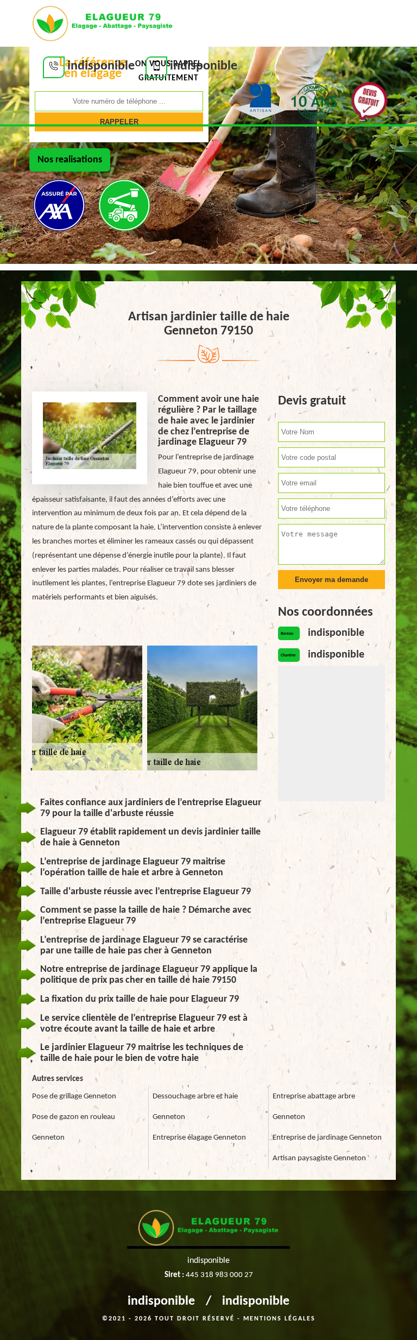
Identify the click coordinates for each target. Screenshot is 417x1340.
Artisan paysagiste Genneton (319, 1158)
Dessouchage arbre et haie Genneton (195, 1106)
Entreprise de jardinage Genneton (327, 1138)
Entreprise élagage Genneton (199, 1138)
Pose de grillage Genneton (74, 1096)
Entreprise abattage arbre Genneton (314, 1106)
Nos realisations (69, 160)
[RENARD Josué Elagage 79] (102, 22)
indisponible (161, 1301)
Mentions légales (279, 1319)
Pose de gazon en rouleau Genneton (73, 1127)
